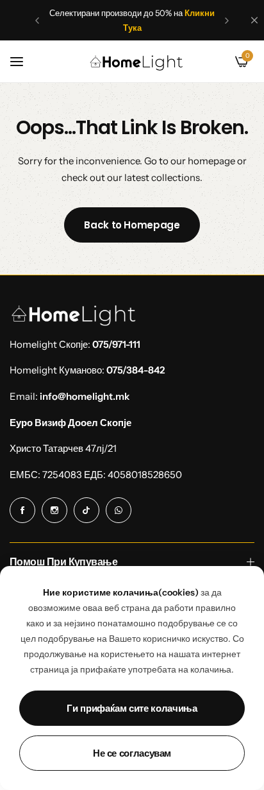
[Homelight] (136, 61)
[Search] (220, 61)
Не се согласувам (132, 753)
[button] (37, 20)
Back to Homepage (131, 225)
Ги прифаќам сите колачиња (132, 708)
